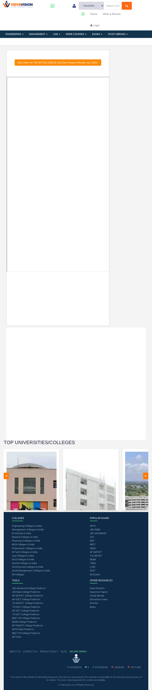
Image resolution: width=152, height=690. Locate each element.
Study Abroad (117, 34)
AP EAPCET (96, 552)
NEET (93, 544)
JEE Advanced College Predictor (29, 588)
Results (67, 41)
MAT (92, 540)
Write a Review (111, 13)
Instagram (101, 667)
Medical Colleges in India (25, 537)
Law (55, 34)
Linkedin (119, 667)
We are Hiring (78, 651)
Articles (11, 41)
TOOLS (28, 41)
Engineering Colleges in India (27, 526)
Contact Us (30, 651)
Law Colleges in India (23, 556)
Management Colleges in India (28, 529)
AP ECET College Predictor (26, 599)
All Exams (95, 574)
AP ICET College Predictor (25, 610)
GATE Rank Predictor (23, 629)
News (93, 607)
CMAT (93, 548)
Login (96, 25)
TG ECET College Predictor (26, 607)
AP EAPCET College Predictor (27, 595)
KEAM (93, 559)
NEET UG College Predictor (26, 618)
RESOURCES (47, 41)
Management (37, 34)
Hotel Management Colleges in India (31, 570)
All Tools (16, 637)
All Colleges (18, 574)
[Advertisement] (58, 299)
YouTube (135, 667)
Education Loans (99, 599)
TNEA (93, 563)
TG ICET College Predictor (25, 614)
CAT (92, 537)
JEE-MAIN (95, 529)
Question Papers (99, 592)
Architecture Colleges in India (27, 567)
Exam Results (97, 588)
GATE (93, 526)
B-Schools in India (21, 533)
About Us (15, 651)
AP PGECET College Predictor (27, 625)
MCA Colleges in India (23, 544)
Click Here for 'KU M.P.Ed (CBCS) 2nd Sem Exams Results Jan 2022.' (58, 62)
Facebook (76, 667)
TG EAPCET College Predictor (27, 603)
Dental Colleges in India (24, 563)
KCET (93, 570)
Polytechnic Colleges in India (27, 548)
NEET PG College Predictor (26, 633)
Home (93, 13)
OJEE (92, 567)
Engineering (14, 34)
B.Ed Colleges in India (23, 559)
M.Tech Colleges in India (24, 552)
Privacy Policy (49, 651)
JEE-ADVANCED (98, 533)
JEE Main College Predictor (26, 592)
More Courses (75, 34)
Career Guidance (91, 41)
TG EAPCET (96, 556)
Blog (64, 651)
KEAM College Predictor (24, 622)
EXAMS (96, 34)
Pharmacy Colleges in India (26, 540)
